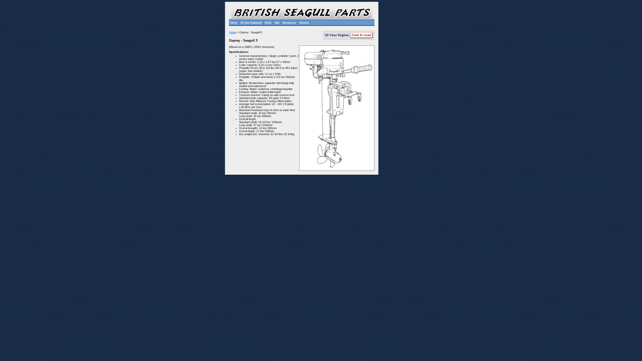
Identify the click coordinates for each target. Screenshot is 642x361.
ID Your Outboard (251, 22)
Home (233, 22)
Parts (268, 22)
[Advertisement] (395, 77)
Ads (277, 22)
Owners (304, 22)
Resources (289, 22)
